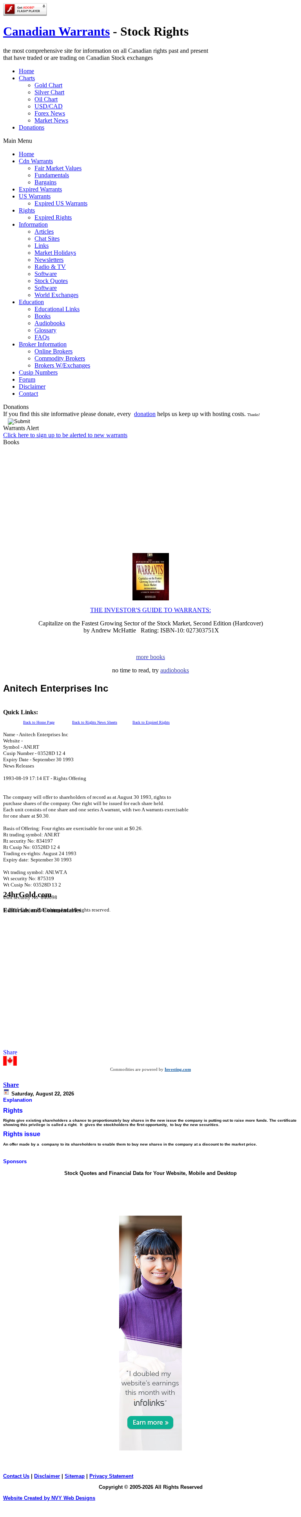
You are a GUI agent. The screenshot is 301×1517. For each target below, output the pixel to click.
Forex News (49, 113)
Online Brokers (53, 351)
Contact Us (16, 1476)
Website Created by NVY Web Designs (49, 1498)
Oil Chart (46, 99)
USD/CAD (48, 106)
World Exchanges (56, 295)
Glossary (45, 330)
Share (11, 1084)
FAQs (41, 337)
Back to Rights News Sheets (94, 722)
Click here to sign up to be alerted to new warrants (65, 435)
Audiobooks (49, 323)
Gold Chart (48, 85)
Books (42, 316)
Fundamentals (51, 175)
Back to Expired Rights (151, 722)
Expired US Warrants (60, 203)
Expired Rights (53, 217)
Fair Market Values (58, 168)
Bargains (45, 182)
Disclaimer (47, 1476)
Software (45, 273)
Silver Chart (49, 92)
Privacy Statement (111, 1476)
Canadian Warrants (56, 31)
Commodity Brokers (59, 358)
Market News (51, 120)
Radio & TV (50, 266)
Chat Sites (47, 238)
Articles (44, 231)
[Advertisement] (95, 706)
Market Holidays (55, 252)
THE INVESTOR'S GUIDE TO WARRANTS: (150, 610)
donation (145, 414)
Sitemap (75, 1476)
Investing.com (178, 1069)
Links (41, 245)
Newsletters (48, 259)
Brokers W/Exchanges (62, 365)
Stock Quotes (51, 280)
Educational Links (57, 309)
